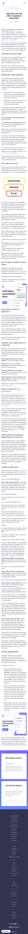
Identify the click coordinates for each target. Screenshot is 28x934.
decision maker (11, 363)
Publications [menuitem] (14, 878)
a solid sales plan (21, 472)
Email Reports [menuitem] (14, 828)
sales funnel (13, 172)
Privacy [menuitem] (14, 912)
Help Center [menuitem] (14, 904)
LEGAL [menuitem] (14, 909)
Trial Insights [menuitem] (14, 830)
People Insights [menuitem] (14, 820)
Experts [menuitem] (14, 871)
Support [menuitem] (14, 899)
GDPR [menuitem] (14, 918)
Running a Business (14, 21)
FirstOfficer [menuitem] (14, 850)
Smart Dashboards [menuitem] (14, 822)
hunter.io (8, 414)
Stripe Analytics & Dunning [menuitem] (14, 856)
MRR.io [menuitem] (14, 854)
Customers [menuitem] (14, 867)
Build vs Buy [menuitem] (14, 896)
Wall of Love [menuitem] (14, 869)
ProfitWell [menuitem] (14, 846)
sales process (19, 271)
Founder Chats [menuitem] (14, 885)
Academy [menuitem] (14, 883)
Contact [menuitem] (14, 875)
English (12, 932)
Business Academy (14, 7)
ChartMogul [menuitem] (14, 848)
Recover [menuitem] (14, 824)
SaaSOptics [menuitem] (14, 852)
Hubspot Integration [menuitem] (14, 816)
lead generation (10, 390)
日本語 (16, 932)
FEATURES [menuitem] (14, 813)
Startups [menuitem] (14, 891)
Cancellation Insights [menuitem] (14, 826)
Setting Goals (9, 763)
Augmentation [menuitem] (14, 834)
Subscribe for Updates (14, 8)
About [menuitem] (14, 863)
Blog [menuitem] (14, 881)
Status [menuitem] (14, 906)
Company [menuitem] (14, 860)
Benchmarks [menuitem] (14, 836)
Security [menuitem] (14, 914)
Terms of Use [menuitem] (14, 916)
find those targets (8, 385)
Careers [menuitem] (14, 865)
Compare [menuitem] (14, 843)
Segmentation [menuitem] (14, 832)
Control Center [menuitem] (14, 818)
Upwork (18, 429)
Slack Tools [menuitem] (14, 838)
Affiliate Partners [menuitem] (14, 873)
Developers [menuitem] (14, 902)
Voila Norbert (15, 414)
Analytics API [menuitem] (14, 840)
